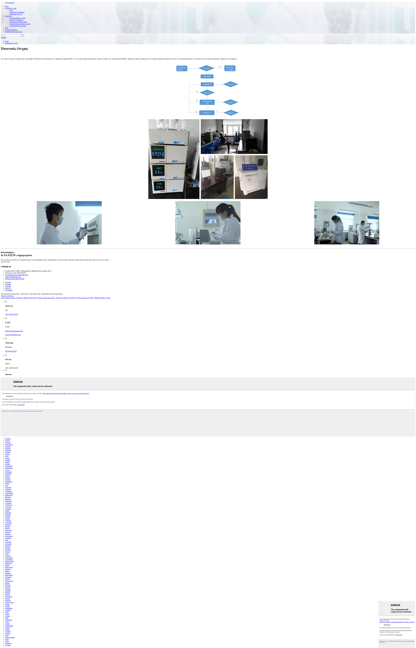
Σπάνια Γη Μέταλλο (16, 20)
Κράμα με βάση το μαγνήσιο (66, 298)
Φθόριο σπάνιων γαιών (102, 298)
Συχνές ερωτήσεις (11, 30)
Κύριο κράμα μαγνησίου (85, 298)
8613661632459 (14, 279)
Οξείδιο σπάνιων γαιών (18, 18)
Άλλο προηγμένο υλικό (18, 26)
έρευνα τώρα (5, 262)
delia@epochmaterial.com (16, 275)
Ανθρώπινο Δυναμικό (17, 12)
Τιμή (11, 10)
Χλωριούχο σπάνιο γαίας (18, 22)
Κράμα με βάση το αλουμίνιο (26, 298)
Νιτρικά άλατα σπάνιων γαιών (20, 24)
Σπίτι (7, 6)
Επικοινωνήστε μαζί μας (13, 32)
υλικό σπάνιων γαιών (8, 298)
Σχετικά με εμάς (10, 8)
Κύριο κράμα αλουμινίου (46, 298)
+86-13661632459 (11, 314)
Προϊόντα (8, 16)
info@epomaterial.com (13, 277)
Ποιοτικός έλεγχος (16, 14)
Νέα (6, 28)
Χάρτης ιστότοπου (7, 296)
